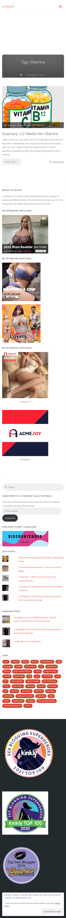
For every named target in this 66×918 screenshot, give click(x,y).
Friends (7, 676)
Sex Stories (26, 691)
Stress (6, 701)
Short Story (8, 696)
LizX (37, 676)
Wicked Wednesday (46, 701)
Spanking (41, 696)
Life (29, 676)
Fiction (37, 671)
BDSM (25, 662)
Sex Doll (14, 691)
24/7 (6, 662)
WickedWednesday (12, 706)
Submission (18, 701)
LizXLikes (47, 676)
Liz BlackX (8, 6)
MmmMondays (49, 681)
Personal (30, 686)
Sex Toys (39, 691)
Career (18, 666)
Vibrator (30, 701)
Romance (52, 686)
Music (6, 686)
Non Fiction (18, 686)
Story (51, 696)
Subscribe (10, 518)
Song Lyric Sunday (25, 696)
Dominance (51, 666)
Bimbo (34, 662)
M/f (5, 681)
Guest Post (18, 676)
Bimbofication (47, 662)
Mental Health (33, 681)
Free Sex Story (51, 671)
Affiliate (15, 662)
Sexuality (51, 691)
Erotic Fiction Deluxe (22, 671)
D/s (41, 666)
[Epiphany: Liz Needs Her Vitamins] (33, 107)
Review (41, 686)
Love (58, 676)
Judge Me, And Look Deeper (27, 641)
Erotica (7, 671)
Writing (28, 706)
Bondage (7, 666)
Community (30, 666)
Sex (5, 691)
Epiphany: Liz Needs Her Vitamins (30, 134)
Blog (42, 125)
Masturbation (17, 681)
